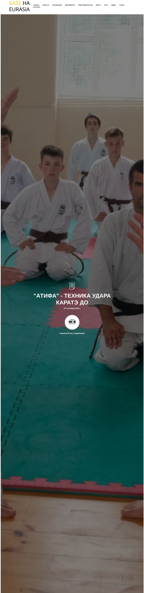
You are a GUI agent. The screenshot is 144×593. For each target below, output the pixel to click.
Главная (36, 5)
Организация (57, 5)
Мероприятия (70, 5)
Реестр (98, 5)
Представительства (85, 5)
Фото (106, 5)
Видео (113, 5)
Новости (46, 5)
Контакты (36, 7)
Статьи (121, 5)
